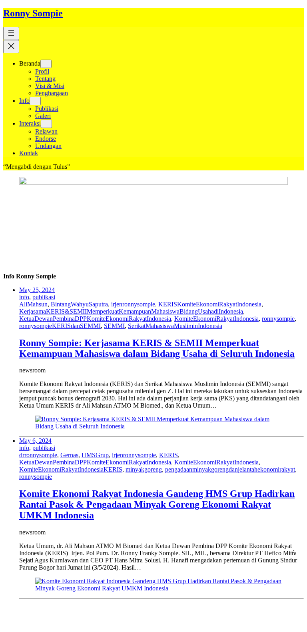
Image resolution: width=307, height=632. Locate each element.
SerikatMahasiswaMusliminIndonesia (175, 325)
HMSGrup (95, 455)
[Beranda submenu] (46, 64)
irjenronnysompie (133, 304)
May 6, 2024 (35, 440)
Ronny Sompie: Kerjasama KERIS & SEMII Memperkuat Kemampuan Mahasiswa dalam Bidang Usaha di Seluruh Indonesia (157, 348)
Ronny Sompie (33, 13)
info (24, 297)
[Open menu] (11, 33)
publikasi (43, 297)
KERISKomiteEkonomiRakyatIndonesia (209, 304)
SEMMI (114, 325)
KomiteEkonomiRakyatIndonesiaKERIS (70, 469)
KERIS (168, 455)
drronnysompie (38, 455)
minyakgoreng (144, 469)
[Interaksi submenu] (46, 124)
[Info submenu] (35, 101)
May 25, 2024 (37, 289)
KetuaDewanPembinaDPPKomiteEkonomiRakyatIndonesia (95, 318)
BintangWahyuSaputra (79, 304)
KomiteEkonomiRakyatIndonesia (216, 318)
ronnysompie (278, 318)
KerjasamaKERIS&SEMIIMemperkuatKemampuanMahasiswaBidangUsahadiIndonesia (131, 311)
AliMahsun (33, 304)
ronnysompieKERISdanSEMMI (60, 325)
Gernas (69, 455)
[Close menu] (11, 46)
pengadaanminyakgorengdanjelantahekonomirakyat (230, 469)
